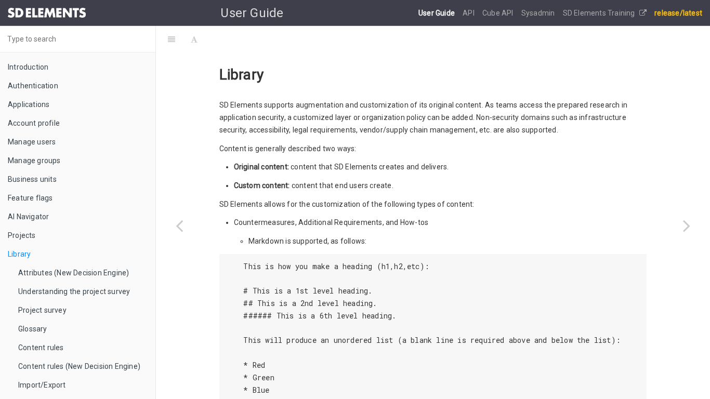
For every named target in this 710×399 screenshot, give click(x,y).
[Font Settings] (194, 39)
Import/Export (42, 385)
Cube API (498, 13)
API (469, 13)
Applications (28, 104)
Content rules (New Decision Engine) (79, 366)
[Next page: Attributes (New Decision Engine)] (686, 225)
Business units (32, 179)
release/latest (678, 13)
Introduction (28, 67)
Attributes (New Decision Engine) (73, 273)
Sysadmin (539, 13)
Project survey (42, 310)
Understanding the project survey (74, 291)
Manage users (32, 142)
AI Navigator (28, 216)
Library (19, 254)
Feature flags (30, 198)
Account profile (34, 123)
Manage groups (34, 160)
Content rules (41, 347)
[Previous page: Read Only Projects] (179, 225)
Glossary (32, 329)
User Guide (437, 13)
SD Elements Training (600, 13)
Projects (22, 235)
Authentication (33, 86)
